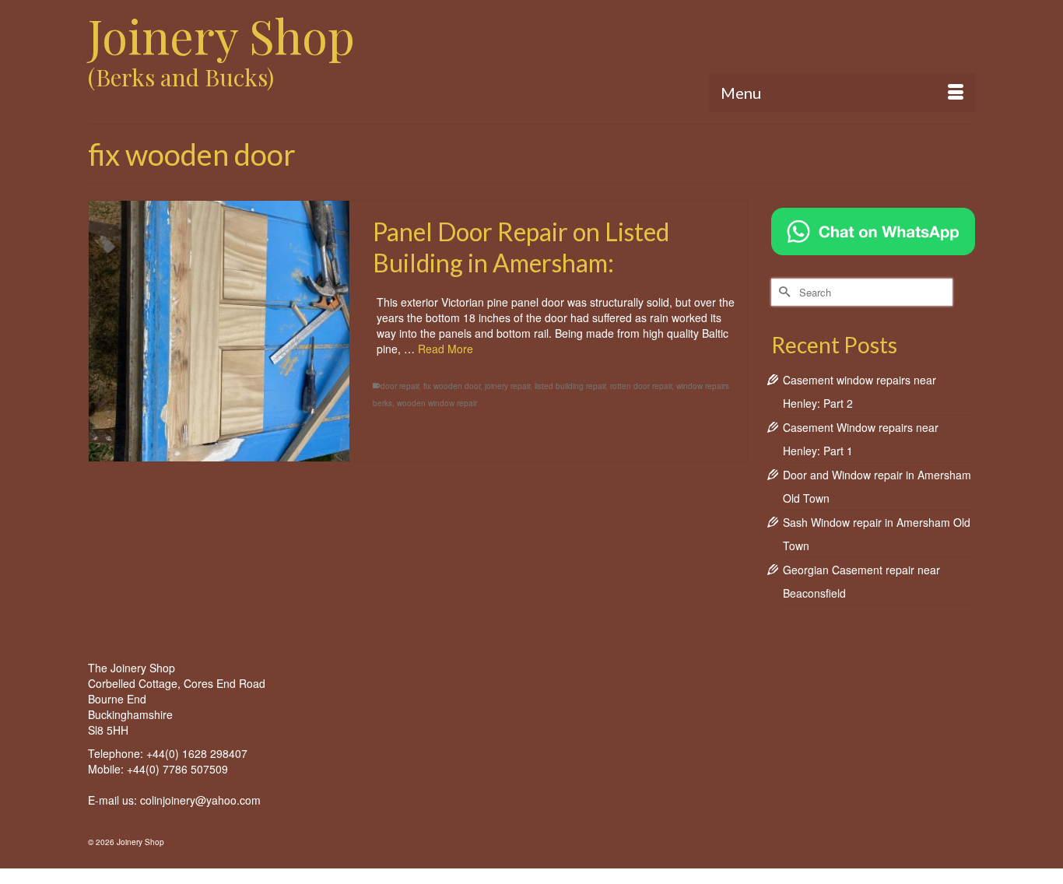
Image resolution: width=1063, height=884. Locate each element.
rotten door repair (641, 386)
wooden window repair (437, 403)
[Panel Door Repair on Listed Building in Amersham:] (219, 331)
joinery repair (507, 386)
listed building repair (570, 386)
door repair (400, 386)
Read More (445, 348)
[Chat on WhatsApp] (873, 229)
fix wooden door (451, 386)
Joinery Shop (221, 35)
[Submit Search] (783, 292)
